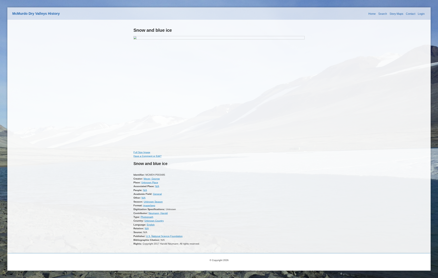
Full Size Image (141, 152)
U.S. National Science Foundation (164, 236)
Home (372, 13)
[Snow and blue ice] (219, 38)
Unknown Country (154, 220)
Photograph (147, 217)
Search (382, 13)
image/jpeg (149, 205)
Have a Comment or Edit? (147, 156)
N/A (157, 186)
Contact (410, 13)
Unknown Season (153, 201)
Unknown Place (149, 182)
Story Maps (396, 13)
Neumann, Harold (158, 213)
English (151, 224)
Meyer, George (152, 178)
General (157, 194)
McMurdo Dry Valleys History (36, 13)
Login (421, 13)
